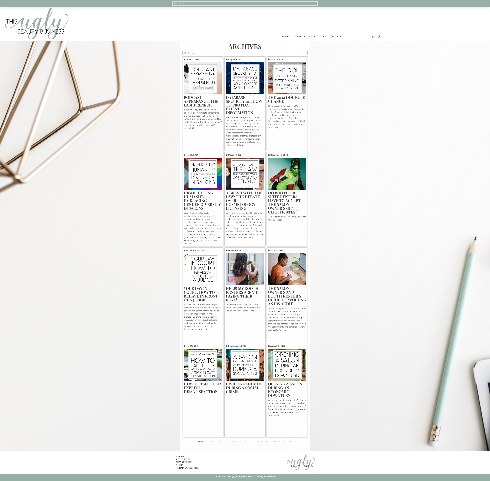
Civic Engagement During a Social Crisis (245, 387)
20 (284, 441)
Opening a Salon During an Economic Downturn (285, 389)
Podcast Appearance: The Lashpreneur (201, 101)
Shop (312, 36)
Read (298, 36)
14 (258, 441)
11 (245, 441)
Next (289, 441)
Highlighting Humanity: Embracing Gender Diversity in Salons (202, 200)
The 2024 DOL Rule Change (286, 99)
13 (253, 441)
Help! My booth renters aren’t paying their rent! (242, 294)
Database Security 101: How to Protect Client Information (244, 105)
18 (275, 441)
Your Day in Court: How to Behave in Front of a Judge (201, 294)
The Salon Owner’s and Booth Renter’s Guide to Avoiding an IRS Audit (287, 296)
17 (271, 441)
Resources (183, 459)
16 (266, 441)
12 (249, 441)
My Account (329, 36)
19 (279, 441)
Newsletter (184, 462)
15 (262, 441)
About (286, 36)
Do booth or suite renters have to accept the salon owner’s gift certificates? (284, 202)
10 (241, 441)
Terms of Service (187, 467)
